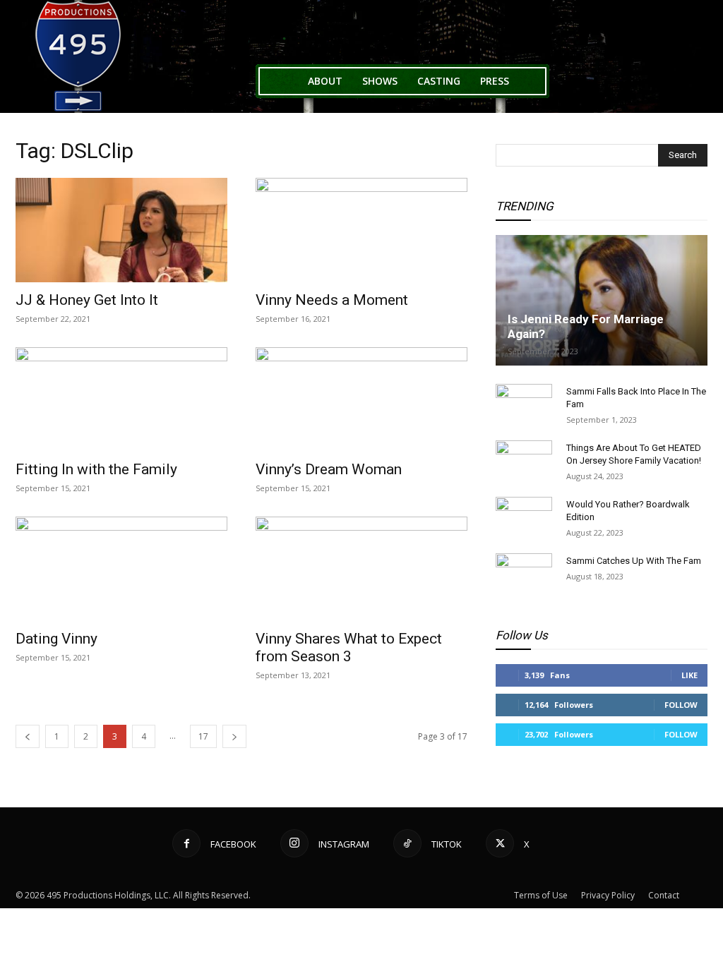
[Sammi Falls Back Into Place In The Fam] (524, 405)
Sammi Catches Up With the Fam (633, 560)
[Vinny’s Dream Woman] (361, 399)
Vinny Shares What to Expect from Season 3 (349, 647)
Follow (681, 704)
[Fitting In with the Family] (121, 399)
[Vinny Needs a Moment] (361, 230)
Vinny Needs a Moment (332, 299)
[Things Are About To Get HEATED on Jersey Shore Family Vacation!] (524, 461)
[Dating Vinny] (121, 569)
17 (203, 736)
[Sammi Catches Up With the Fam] (524, 574)
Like (689, 675)
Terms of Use (541, 895)
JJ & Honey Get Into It (87, 299)
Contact (663, 895)
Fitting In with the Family (96, 469)
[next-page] (234, 736)
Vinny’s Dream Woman (329, 469)
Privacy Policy (608, 895)
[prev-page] (28, 736)
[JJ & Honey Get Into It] (121, 230)
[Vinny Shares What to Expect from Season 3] (361, 569)
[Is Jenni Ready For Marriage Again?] (601, 300)
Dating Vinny (56, 638)
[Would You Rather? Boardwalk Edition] (524, 518)
